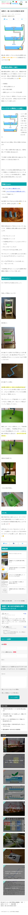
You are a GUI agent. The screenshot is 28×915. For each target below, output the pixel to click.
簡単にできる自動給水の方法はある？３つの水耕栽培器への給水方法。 (14, 840)
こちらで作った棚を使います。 (13, 188)
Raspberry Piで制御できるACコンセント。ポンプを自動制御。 (13, 856)
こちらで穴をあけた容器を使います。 (16, 191)
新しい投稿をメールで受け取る (10, 693)
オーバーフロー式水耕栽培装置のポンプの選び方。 (21, 600)
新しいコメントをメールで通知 (10, 689)
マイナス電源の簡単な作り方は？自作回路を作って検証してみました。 (14, 761)
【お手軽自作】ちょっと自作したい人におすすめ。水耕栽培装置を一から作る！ (14, 745)
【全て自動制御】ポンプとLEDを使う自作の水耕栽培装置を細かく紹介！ (14, 824)
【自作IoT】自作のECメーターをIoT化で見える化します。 (17, 568)
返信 (25, 613)
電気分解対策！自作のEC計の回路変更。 (12, 729)
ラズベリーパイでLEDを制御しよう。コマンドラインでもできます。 (17, 575)
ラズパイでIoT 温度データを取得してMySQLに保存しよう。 (16, 582)
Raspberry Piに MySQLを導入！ (12, 888)
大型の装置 (4, 16)
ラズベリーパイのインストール (15, 553)
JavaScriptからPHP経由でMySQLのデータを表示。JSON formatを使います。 (14, 872)
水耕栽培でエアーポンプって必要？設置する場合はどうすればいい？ (14, 777)
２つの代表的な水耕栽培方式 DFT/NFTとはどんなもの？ (14, 793)
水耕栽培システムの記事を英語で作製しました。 (17, 561)
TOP (12, 902)
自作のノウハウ (11, 16)
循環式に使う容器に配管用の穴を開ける (8, 600)
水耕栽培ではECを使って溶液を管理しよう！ (17, 589)
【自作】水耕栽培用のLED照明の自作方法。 (14, 808)
